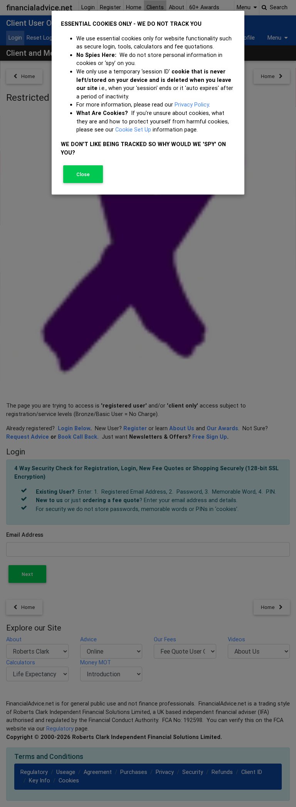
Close (83, 174)
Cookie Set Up (133, 129)
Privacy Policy (192, 104)
